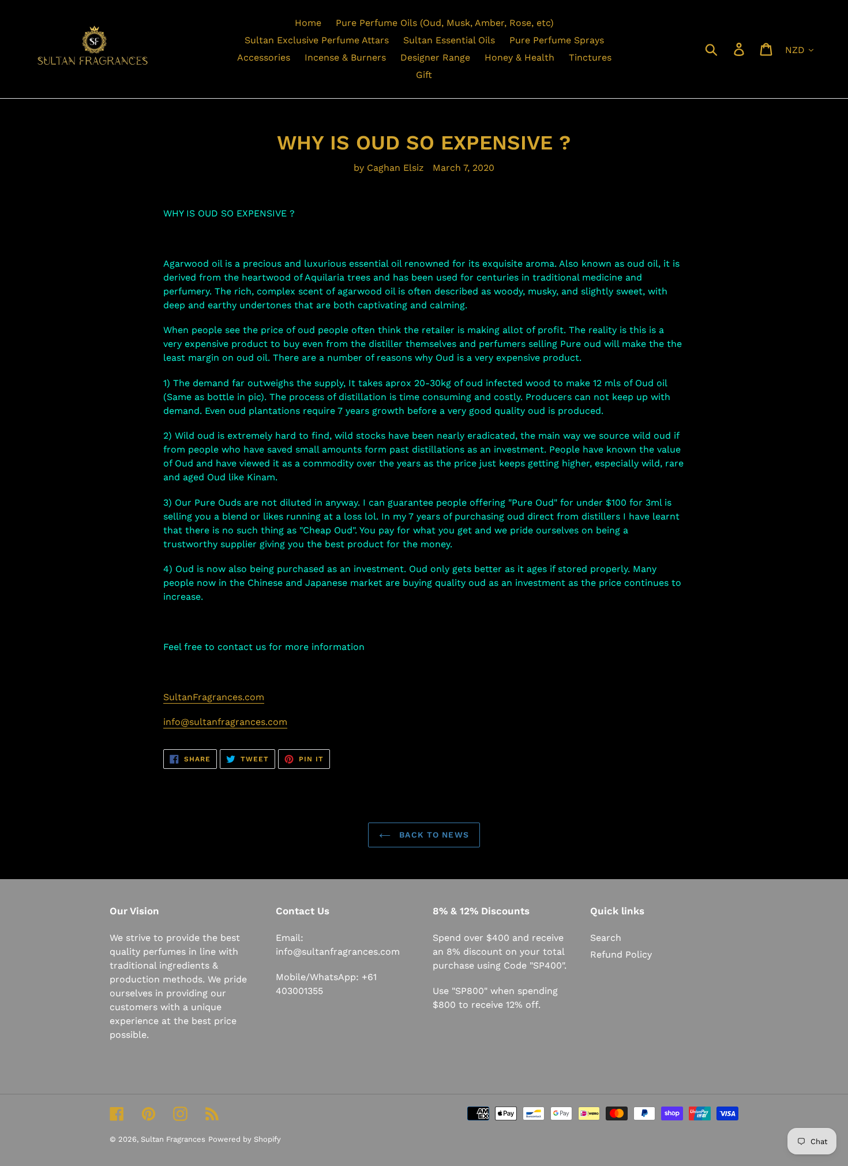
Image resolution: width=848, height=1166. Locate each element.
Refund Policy (621, 954)
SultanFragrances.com (213, 697)
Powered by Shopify (244, 1139)
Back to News (432, 834)
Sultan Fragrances (173, 1139)
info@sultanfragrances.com (225, 721)
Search (605, 937)
